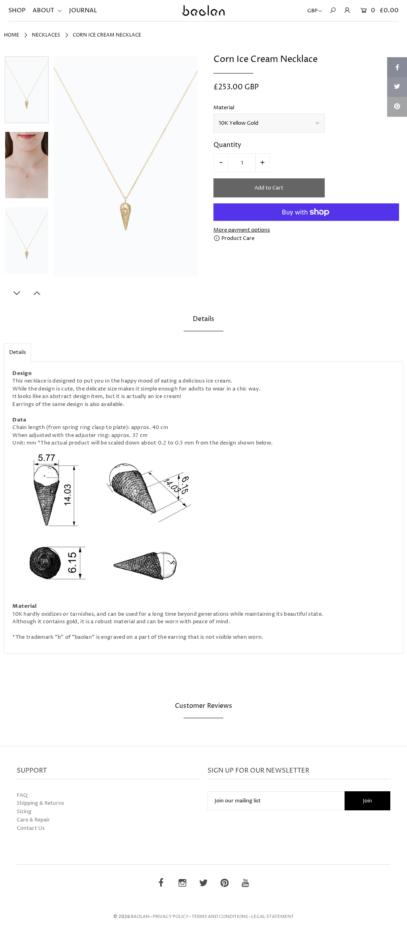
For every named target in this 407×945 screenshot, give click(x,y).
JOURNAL (83, 10)
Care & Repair (33, 819)
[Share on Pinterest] (397, 107)
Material (223, 107)
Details (17, 352)
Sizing (24, 811)
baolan (140, 917)
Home (11, 35)
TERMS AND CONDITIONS (220, 917)
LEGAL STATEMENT (272, 917)
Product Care (237, 238)
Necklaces (46, 35)
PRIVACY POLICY (170, 917)
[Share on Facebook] (397, 67)
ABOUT (44, 10)
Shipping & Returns (40, 803)
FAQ (22, 795)
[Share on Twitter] (397, 87)
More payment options (241, 230)
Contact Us (31, 828)
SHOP (16, 10)
